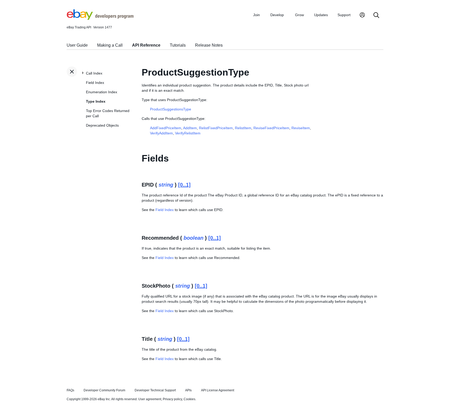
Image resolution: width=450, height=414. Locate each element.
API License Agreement (217, 390)
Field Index (95, 83)
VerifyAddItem (161, 133)
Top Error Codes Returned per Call (107, 113)
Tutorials (178, 45)
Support (344, 15)
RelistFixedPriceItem (216, 128)
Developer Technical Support (155, 390)
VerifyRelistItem (188, 133)
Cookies (189, 399)
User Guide (77, 45)
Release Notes (209, 45)
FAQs (70, 390)
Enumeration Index (101, 92)
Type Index (95, 101)
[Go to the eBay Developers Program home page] (100, 18)
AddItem (190, 128)
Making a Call (110, 45)
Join (256, 15)
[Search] (376, 15)
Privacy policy (172, 399)
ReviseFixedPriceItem (271, 128)
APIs (188, 390)
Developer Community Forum (104, 390)
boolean (193, 238)
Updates (321, 15)
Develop (277, 15)
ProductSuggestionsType (170, 109)
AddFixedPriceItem (165, 128)
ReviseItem (300, 128)
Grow (299, 15)
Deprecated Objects (102, 125)
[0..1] (184, 185)
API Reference (146, 45)
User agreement (149, 399)
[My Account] (362, 15)
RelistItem (243, 128)
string (166, 185)
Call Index (94, 73)
